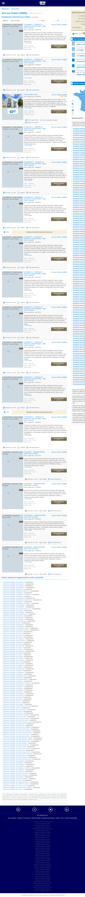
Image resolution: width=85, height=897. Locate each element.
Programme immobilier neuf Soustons (13, 777)
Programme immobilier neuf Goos (12, 633)
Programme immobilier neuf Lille (42, 837)
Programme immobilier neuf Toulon (42, 869)
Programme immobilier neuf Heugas (13, 642)
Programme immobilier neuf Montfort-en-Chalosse (16, 683)
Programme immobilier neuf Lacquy (12, 654)
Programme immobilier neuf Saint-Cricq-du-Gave (16, 729)
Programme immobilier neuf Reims (42, 860)
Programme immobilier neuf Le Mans (42, 835)
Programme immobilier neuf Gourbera (13, 635)
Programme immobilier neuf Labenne (13, 649)
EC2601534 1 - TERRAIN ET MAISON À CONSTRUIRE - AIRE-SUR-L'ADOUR (35, 61)
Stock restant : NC (29, 112)
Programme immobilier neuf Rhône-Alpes (42, 890)
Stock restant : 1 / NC (30, 472)
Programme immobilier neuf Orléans (42, 855)
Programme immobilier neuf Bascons (13, 589)
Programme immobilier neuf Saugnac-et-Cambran (16, 768)
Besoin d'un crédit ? (33, 122)
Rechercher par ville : (77, 118)
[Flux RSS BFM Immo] (18, 810)
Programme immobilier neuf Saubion (13, 762)
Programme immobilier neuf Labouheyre (14, 651)
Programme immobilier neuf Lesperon (13, 658)
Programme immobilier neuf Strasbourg (42, 867)
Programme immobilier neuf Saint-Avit (13, 725)
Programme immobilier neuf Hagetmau (13, 639)
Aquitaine (38, 13)
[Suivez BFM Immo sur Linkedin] (67, 810)
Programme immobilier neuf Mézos (12, 670)
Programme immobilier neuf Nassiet (13, 692)
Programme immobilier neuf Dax (12, 623)
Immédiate (29, 111)
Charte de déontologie (71, 818)
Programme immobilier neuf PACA (42, 885)
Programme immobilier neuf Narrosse (13, 690)
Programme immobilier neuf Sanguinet (13, 761)
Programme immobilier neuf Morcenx (13, 686)
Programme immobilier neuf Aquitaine (42, 876)
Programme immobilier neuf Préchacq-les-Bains (16, 718)
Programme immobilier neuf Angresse (13, 582)
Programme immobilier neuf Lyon (42, 841)
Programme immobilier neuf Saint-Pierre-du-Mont (16, 748)
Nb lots (43, 20)
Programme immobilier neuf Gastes (12, 631)
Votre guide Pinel (33, 120)
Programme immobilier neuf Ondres (12, 699)
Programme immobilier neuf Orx (11, 702)
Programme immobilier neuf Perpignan (42, 858)
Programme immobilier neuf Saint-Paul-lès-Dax (16, 745)
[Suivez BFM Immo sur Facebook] (34, 810)
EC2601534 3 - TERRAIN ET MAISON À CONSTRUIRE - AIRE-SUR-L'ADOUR (35, 128)
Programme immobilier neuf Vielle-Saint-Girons (16, 784)
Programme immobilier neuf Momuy (12, 677)
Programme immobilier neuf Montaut (13, 681)
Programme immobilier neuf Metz (42, 844)
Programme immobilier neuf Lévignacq (13, 660)
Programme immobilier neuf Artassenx (13, 584)
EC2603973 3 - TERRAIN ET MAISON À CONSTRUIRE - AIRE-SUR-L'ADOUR (35, 273)
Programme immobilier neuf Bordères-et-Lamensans (17, 600)
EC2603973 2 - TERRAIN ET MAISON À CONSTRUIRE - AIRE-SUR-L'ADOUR (35, 343)
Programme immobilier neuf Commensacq (14, 621)
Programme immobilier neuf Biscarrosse (14, 598)
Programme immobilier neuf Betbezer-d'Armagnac (16, 594)
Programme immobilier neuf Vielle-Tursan (14, 785)
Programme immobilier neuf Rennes (42, 862)
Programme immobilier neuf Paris (42, 857)
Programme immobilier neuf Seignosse (13, 769)
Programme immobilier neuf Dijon (42, 830)
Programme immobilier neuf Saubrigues (14, 764)
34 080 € (32, 30)
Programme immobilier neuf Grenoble (42, 832)
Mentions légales (36, 818)
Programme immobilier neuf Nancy (42, 848)
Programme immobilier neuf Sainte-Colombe (15, 757)
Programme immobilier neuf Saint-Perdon (14, 746)
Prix (58, 20)
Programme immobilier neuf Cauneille (13, 617)
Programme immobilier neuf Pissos (12, 711)
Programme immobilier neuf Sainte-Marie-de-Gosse (17, 759)
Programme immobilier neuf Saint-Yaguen (14, 755)
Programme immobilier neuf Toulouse (42, 871)
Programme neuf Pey (79, 283)
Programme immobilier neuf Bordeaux (42, 825)
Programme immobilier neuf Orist (12, 700)
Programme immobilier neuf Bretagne (42, 878)
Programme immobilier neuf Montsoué (13, 685)
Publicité (20, 818)
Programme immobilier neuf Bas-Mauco (14, 587)
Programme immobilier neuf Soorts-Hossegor (15, 773)
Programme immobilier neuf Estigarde (13, 626)
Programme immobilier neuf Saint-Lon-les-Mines (16, 734)
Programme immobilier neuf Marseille (42, 842)
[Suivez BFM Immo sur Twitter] (50, 810)
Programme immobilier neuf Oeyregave (13, 693)
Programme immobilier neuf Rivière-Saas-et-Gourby (17, 722)
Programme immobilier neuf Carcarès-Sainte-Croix (17, 608)
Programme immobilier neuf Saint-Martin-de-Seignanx (18, 738)
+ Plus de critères (76, 27)
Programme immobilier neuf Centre (42, 880)
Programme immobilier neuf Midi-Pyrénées (42, 883)
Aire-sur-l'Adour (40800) (59, 24)
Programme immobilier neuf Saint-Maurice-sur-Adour (17, 739)
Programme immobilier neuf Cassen (13, 610)
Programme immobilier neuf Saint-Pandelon (15, 743)
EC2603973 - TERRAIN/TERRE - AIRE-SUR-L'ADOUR (35, 452)
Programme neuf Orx (79, 277)
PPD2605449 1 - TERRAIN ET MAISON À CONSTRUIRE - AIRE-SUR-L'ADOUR (35, 418)
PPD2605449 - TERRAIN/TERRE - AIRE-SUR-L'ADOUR (35, 516)
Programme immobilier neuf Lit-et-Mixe (13, 663)
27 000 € (32, 65)
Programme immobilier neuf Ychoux (13, 789)
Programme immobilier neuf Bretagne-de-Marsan (16, 603)
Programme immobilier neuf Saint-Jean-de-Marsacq (17, 731)
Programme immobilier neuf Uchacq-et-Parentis (16, 782)
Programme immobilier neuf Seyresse (13, 771)
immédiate (29, 46)
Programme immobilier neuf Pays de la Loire (42, 887)
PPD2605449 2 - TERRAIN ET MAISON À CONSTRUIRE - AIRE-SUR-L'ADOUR (35, 163)
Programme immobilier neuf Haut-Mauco (14, 640)
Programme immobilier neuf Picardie (42, 888)
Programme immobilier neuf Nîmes (42, 853)
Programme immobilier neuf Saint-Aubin (14, 723)
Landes (31, 13)
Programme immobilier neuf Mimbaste (13, 672)
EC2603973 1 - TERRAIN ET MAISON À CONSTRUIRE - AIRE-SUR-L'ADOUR (35, 308)
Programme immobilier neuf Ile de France (42, 881)
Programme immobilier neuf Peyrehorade (14, 709)
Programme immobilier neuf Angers (42, 823)
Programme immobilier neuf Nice (42, 851)
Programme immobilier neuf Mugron (13, 688)
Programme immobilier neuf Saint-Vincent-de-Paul (16, 752)
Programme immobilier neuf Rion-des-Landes (15, 720)
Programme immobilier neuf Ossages (13, 704)
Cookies (57, 818)
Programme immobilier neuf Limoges (42, 839)
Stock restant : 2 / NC (30, 47)
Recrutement (26, 818)
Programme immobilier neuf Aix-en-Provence (42, 821)
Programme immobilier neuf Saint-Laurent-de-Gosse (17, 732)
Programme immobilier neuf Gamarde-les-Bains (16, 630)
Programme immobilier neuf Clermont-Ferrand (42, 828)
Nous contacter (12, 818)
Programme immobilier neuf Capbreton (13, 607)
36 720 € (32, 277)
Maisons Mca (27, 49)
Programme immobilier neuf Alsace (42, 874)
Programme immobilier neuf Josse (12, 647)
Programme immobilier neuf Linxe (12, 662)
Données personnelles (48, 818)
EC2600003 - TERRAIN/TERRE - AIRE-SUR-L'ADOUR (35, 548)
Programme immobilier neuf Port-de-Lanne (14, 716)
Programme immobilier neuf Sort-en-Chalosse (15, 775)
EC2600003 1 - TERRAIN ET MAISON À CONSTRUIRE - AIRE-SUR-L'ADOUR (35, 238)
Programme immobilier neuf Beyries (13, 596)
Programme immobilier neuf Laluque (13, 656)
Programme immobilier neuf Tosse (12, 780)
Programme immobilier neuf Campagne (13, 605)
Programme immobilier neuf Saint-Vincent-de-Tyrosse (17, 754)
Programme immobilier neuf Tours (43, 872)
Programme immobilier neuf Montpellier (42, 846)
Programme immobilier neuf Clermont (13, 619)
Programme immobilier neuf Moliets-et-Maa (15, 676)
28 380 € (32, 167)
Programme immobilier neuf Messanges (14, 669)
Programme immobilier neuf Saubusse (13, 766)
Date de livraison (15, 20)
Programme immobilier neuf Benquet (13, 592)
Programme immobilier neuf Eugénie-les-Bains (16, 628)
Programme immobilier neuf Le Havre (42, 834)
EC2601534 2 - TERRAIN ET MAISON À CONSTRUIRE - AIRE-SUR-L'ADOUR (35, 378)
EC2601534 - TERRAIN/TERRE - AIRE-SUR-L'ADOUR (35, 484)
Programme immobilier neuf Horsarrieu (13, 646)
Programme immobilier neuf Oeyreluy (13, 695)
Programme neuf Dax (79, 179)
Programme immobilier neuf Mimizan (13, 674)
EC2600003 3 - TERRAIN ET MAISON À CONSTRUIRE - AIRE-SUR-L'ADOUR (35, 198)
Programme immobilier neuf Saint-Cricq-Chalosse (16, 727)
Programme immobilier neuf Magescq (13, 665)
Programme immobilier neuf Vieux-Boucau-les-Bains (17, 787)
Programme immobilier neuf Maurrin (13, 667)
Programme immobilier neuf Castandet (13, 612)
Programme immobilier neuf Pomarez (13, 713)
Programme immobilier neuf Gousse (13, 637)
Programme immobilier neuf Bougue (13, 601)
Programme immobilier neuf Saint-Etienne (42, 865)
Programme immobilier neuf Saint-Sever (14, 750)
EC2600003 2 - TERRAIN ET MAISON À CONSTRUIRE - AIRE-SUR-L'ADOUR (35, 26)
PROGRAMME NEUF (31, 94)
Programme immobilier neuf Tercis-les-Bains (15, 778)
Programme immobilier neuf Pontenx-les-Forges (16, 715)
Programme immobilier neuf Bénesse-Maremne (16, 591)
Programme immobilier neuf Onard (12, 697)
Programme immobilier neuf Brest (42, 827)
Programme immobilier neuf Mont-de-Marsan (15, 679)
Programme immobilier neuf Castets (13, 616)
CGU (62, 818)
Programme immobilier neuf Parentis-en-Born (15, 706)
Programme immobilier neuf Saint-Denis (42, 864)
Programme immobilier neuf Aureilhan (13, 585)
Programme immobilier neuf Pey (12, 707)
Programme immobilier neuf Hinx (12, 644)
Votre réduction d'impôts (50, 120)
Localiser (22, 55)
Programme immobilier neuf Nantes (42, 849)
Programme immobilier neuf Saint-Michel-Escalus (16, 741)
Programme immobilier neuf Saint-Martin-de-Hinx (16, 736)
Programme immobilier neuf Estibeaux (13, 624)
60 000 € (32, 96)
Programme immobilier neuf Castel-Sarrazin (15, 614)
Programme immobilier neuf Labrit (12, 653)
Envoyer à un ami (10, 55)
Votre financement (33, 55)
